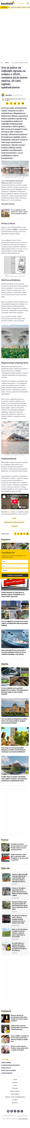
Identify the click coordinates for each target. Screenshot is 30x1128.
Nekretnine (15, 898)
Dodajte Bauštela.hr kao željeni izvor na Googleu (15, 99)
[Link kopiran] (24, 534)
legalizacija (6, 1068)
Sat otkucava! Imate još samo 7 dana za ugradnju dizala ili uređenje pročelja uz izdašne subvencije (19, 919)
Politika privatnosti (15, 1091)
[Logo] (8, 3)
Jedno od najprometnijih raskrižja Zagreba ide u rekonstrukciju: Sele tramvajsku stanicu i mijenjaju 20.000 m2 (19, 877)
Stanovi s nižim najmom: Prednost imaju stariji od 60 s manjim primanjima (19, 1048)
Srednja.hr (15, 1099)
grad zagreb (6, 1062)
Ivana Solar (8, 95)
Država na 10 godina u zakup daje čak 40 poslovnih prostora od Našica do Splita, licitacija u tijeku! (20, 891)
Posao (15, 1085)
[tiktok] (15, 1111)
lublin (14, 518)
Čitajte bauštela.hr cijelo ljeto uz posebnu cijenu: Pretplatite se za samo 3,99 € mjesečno (13, 594)
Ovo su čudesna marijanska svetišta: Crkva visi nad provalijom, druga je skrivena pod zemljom (14, 721)
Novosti (14, 884)
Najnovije (5, 868)
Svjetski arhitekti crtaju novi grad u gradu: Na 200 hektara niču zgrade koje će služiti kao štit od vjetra (20, 905)
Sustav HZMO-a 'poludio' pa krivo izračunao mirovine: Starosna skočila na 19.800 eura (20, 1038)
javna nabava (6, 1073)
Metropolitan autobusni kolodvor (14, 522)
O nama (15, 1079)
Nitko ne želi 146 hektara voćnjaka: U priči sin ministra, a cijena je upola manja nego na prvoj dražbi (20, 933)
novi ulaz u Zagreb (8, 1070)
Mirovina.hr (15, 1102)
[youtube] (8, 1111)
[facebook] (18, 1111)
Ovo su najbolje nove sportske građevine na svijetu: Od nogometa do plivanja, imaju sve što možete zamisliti (14, 691)
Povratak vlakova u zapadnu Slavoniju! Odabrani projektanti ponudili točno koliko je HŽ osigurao (19, 946)
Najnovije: (4, 7)
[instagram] (11, 1111)
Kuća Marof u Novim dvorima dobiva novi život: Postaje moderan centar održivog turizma (19, 846)
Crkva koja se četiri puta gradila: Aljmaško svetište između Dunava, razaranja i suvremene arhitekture (13, 750)
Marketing (15, 1088)
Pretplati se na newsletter (15, 575)
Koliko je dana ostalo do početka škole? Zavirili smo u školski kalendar (19, 1027)
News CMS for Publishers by (15, 1118)
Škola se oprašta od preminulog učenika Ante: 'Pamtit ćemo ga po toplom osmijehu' (19, 1018)
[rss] (21, 1111)
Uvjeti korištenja (15, 1094)
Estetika (7, 62)
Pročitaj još (6, 1011)
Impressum (15, 1082)
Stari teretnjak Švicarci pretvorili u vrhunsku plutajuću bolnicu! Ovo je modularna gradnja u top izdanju (13, 652)
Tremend (14, 526)
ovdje (9, 512)
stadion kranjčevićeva (10, 1065)
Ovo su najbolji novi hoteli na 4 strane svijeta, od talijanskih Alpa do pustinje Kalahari (14, 623)
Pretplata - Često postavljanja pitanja (15, 1097)
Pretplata (21, 3)
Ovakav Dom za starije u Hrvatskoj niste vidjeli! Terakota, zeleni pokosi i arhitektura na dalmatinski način (14, 779)
